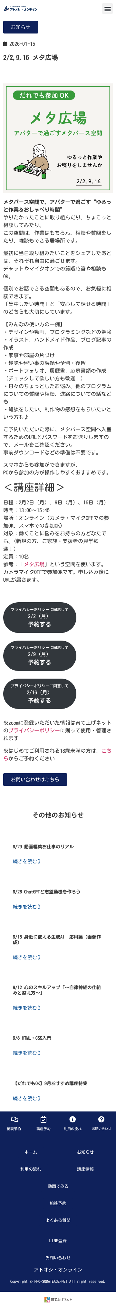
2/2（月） (40, 617)
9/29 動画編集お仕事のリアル (43, 846)
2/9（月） (40, 655)
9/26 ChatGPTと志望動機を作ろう (47, 892)
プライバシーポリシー (34, 730)
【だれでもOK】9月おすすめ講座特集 (50, 1083)
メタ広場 (34, 564)
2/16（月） (40, 693)
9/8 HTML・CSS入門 (32, 1038)
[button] (107, 8)
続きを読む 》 (28, 861)
